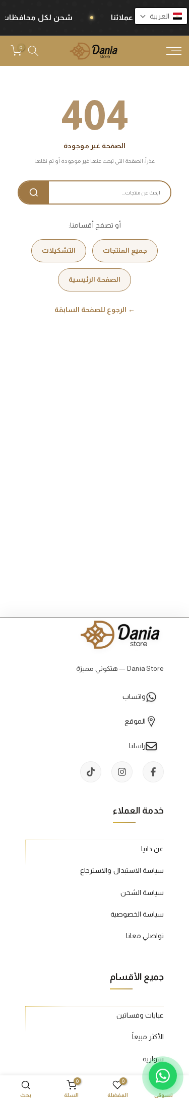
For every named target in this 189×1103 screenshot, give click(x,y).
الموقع (135, 721)
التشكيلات (59, 250)
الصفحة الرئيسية (94, 279)
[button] (161, 16)
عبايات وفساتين (140, 1015)
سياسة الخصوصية (137, 914)
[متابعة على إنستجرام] (122, 771)
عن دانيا (152, 849)
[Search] (34, 192)
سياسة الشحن (142, 892)
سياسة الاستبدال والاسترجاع (122, 870)
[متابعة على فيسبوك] (153, 771)
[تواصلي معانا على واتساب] (163, 1077)
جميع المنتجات (125, 250)
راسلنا (137, 746)
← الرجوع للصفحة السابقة (94, 310)
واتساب (134, 696)
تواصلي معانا (145, 936)
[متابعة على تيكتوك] (90, 771)
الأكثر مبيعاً (148, 1037)
